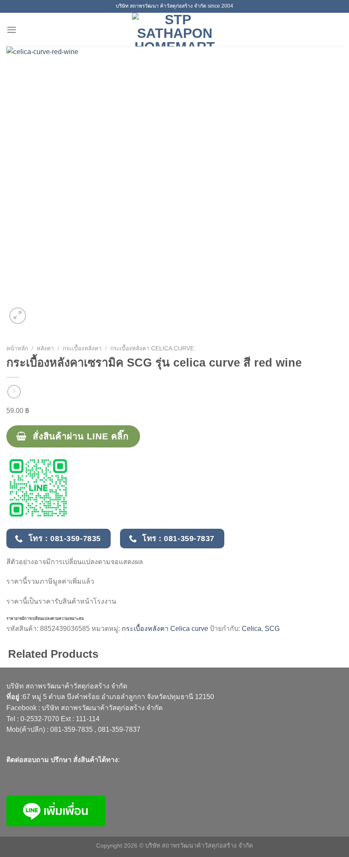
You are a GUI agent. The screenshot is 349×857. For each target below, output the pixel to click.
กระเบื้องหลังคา (82, 348)
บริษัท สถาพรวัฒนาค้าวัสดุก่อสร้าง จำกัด (102, 707)
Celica (251, 628)
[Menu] (11, 29)
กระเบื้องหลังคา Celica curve (152, 348)
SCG (272, 628)
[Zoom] (17, 315)
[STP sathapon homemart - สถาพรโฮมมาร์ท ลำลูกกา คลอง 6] (174, 29)
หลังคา (45, 348)
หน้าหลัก (17, 348)
